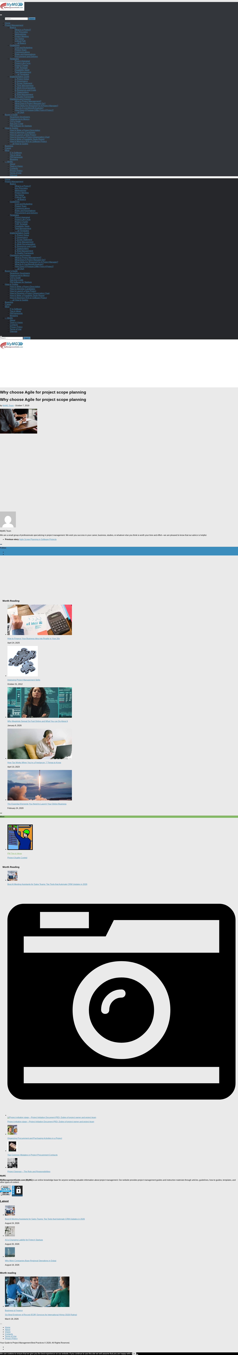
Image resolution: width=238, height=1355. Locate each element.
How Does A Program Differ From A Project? (34, 110)
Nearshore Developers (20, 117)
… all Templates (22, 74)
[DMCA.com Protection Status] (17, 1196)
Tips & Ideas (15, 155)
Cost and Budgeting (23, 48)
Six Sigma (19, 39)
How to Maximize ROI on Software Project (28, 141)
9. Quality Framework (24, 97)
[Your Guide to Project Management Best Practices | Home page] (12, 10)
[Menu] (1, 1323)
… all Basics (20, 43)
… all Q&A (19, 112)
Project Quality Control (17, 858)
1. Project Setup (22, 79)
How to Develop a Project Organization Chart (29, 137)
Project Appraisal (22, 61)
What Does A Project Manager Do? (30, 103)
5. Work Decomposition (25, 88)
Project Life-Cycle (22, 63)
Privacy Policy (16, 171)
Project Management (14, 25)
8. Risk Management (24, 94)
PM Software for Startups (21, 126)
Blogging (14, 159)
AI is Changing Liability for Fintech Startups (24, 1240)
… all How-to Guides (19, 144)
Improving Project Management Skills (23, 680)
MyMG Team (8, 405)
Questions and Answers (20, 99)
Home (7, 23)
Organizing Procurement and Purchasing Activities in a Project (34, 1138)
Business (9, 146)
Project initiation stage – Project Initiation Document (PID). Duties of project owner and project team (50, 1122)
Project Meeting (22, 36)
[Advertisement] (74, 370)
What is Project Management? (28, 101)
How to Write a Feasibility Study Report (27, 139)
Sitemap (13, 175)
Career (8, 148)
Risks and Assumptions (25, 54)
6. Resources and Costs (25, 90)
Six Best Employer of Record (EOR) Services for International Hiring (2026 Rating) (41, 1315)
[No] (137, 1354)
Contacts (14, 168)
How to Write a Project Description (25, 130)
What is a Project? (23, 30)
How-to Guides (11, 128)
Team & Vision (16, 166)
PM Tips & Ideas (14, 853)
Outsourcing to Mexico (20, 119)
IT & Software (16, 153)
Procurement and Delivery (26, 56)
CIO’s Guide (15, 121)
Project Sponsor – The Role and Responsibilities (28, 1172)
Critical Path (20, 41)
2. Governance (21, 81)
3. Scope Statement (23, 83)
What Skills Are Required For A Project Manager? (36, 106)
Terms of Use (15, 173)
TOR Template (21, 68)
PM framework (16, 157)
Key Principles (21, 32)
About (12, 164)
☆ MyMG (9, 162)
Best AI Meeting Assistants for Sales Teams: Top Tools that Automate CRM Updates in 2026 (47, 884)
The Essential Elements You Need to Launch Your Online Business (36, 804)
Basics (13, 27)
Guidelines (14, 45)
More (7, 150)
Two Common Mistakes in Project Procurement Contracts (32, 1155)
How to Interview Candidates (22, 132)
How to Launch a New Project (23, 135)
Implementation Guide (19, 77)
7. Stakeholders (22, 92)
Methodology (20, 34)
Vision (8, 1332)
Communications (22, 52)
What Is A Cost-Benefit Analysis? (29, 108)
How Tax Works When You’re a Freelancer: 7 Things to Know (34, 763)
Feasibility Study (22, 70)
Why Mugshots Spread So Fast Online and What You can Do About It (37, 721)
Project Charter (21, 65)
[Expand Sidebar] (1, 544)
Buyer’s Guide (11, 115)
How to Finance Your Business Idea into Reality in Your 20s (33, 639)
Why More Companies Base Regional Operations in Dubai (30, 1261)
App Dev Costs (16, 124)
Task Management (23, 72)
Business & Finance (14, 1310)
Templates (14, 59)
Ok (134, 1354)
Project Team (20, 50)
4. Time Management (24, 86)
